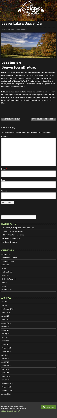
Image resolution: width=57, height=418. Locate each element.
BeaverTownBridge (18, 67)
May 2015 (5, 359)
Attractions (5, 265)
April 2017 (5, 330)
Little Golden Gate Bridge (43, 119)
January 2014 (6, 380)
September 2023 (7, 309)
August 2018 (6, 323)
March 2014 (5, 376)
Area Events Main (7, 261)
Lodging (4, 283)
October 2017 (6, 327)
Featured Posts (6, 272)
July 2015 (4, 355)
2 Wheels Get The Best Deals (12, 231)
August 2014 (6, 366)
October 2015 (6, 348)
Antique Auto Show (10, 119)
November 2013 (7, 383)
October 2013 (6, 387)
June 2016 (5, 341)
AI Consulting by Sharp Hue (10, 411)
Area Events (5, 254)
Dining (3, 268)
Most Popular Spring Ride (10, 238)
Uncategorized (6, 290)
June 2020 (5, 316)
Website (4, 191)
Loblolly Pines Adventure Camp (12, 235)
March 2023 (5, 312)
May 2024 (5, 305)
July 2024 (4, 302)
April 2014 (5, 373)
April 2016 (5, 344)
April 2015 (5, 362)
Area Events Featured (9, 258)
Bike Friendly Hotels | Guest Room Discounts (17, 228)
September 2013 (7, 390)
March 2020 (5, 320)
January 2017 (6, 334)
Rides (3, 286)
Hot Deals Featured (8, 279)
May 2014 (5, 369)
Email (3, 180)
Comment (5, 137)
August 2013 (6, 394)
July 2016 (4, 337)
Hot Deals (5, 275)
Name (4, 169)
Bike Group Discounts (9, 242)
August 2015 (6, 351)
